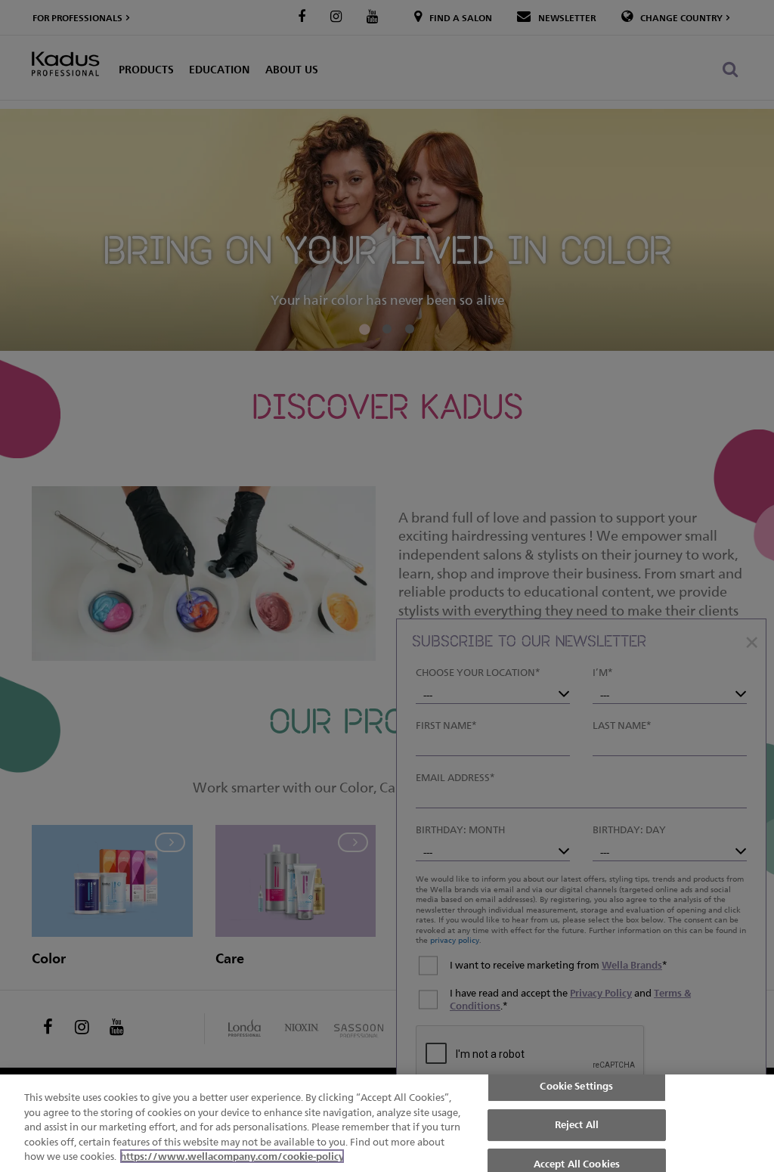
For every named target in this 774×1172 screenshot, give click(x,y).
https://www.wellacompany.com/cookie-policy (232, 1156)
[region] (387, 1123)
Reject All (577, 1124)
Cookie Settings (576, 1086)
